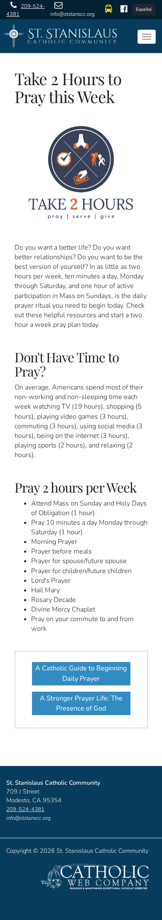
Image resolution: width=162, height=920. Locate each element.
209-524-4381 (25, 10)
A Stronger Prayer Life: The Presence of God (81, 703)
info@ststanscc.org (72, 14)
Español (144, 9)
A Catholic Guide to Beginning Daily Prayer (81, 673)
